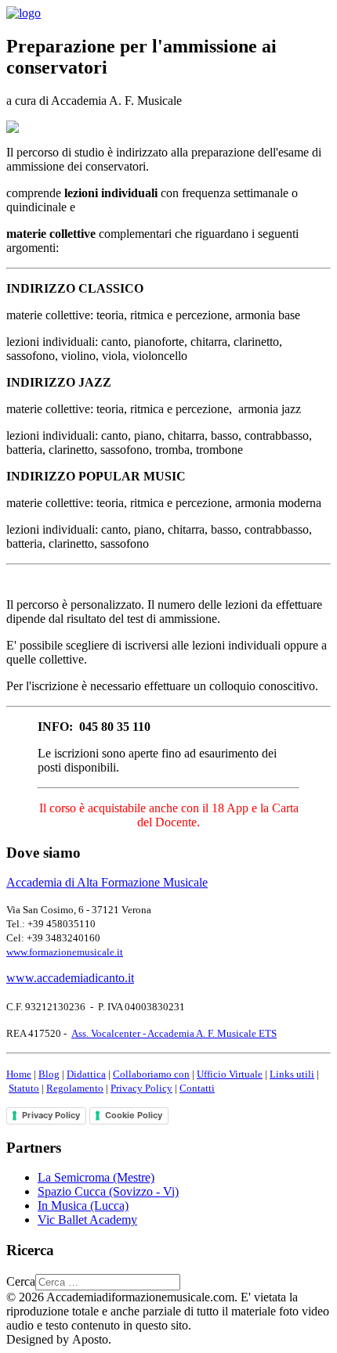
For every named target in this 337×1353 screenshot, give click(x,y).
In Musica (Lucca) (83, 1205)
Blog (49, 1074)
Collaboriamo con (151, 1074)
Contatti (197, 1088)
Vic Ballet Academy (87, 1219)
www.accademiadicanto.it (70, 977)
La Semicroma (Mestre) (96, 1177)
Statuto (24, 1088)
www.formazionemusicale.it (64, 952)
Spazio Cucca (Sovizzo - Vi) (108, 1191)
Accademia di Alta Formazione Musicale (107, 882)
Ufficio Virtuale (230, 1074)
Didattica (86, 1074)
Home (18, 1074)
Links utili (292, 1074)
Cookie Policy (133, 1115)
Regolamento (74, 1088)
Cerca (20, 1281)
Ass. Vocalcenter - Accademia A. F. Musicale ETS (174, 1033)
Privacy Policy (141, 1088)
